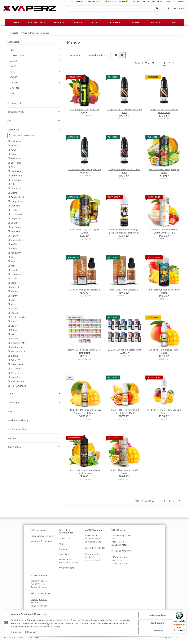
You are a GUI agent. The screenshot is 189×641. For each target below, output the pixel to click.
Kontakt (181, 1)
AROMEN (14, 77)
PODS (12, 71)
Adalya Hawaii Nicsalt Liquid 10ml (84, 169)
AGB (61, 543)
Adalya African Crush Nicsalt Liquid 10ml (124, 111)
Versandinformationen (42, 541)
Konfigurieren (158, 623)
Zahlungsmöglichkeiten (42, 536)
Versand (36, 637)
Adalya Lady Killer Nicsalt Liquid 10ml (124, 171)
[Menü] (184, 612)
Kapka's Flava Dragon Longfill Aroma (124, 471)
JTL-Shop (173, 637)
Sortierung (74, 55)
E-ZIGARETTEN (17, 55)
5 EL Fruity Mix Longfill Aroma (84, 109)
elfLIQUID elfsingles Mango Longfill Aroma (164, 411)
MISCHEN (14, 88)
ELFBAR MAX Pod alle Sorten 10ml (124, 349)
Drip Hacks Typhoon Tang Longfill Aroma (164, 291)
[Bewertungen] (85, 352)
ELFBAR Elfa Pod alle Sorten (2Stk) (84, 349)
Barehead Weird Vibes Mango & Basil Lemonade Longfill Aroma (124, 231)
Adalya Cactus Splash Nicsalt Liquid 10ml (164, 111)
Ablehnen (158, 630)
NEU (12, 49)
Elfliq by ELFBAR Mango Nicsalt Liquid (164, 351)
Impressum (16, 632)
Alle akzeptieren (158, 615)
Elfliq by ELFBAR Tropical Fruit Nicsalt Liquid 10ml (124, 411)
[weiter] (179, 63)
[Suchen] (157, 8)
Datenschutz (31, 632)
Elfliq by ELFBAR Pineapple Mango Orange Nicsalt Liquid (84, 411)
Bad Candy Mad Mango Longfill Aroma (164, 171)
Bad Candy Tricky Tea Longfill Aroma (84, 231)
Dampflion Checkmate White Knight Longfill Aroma (164, 231)
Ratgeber (170, 1)
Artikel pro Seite (97, 55)
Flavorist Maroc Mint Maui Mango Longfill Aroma (84, 471)
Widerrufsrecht (66, 567)
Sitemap (63, 549)
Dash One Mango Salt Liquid (124, 289)
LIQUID (13, 66)
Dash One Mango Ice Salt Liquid (84, 289)
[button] (168, 8)
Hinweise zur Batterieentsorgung (68, 561)
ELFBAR (13, 60)
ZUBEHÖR (14, 82)
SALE (12, 93)
